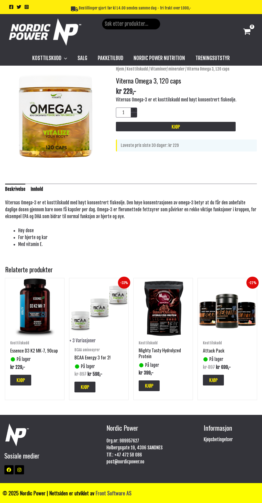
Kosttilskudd (137, 69)
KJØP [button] (21, 380)
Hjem (120, 69)
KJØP (176, 126)
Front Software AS (114, 493)
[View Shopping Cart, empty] (247, 32)
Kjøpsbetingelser (218, 439)
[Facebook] (11, 7)
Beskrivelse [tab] (15, 189)
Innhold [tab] (37, 189)
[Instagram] (26, 7)
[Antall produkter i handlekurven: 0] (107, 40)
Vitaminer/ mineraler (167, 69)
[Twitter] (19, 7)
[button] (64, 58)
